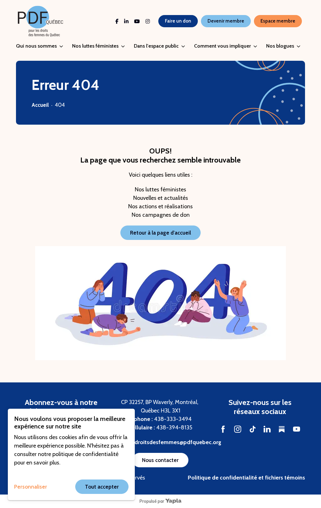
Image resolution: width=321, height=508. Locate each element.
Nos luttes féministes (95, 46)
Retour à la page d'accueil (160, 233)
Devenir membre (226, 21)
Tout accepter (102, 487)
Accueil (40, 105)
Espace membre (277, 21)
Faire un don (178, 21)
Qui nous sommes (36, 46)
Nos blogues (280, 46)
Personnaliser (30, 487)
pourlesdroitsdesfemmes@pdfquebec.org (168, 442)
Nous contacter (160, 460)
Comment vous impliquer (222, 46)
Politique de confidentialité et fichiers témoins (246, 477)
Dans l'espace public (156, 46)
